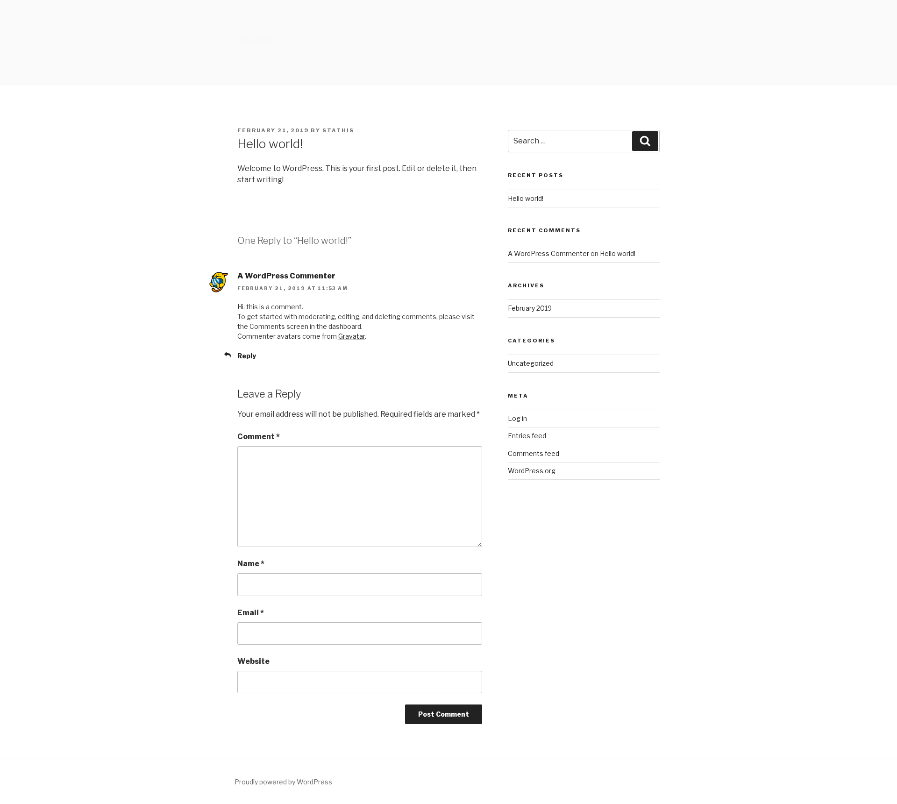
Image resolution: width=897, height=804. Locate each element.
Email (250, 612)
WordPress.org (531, 471)
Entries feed (527, 436)
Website (253, 661)
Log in (517, 418)
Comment (258, 436)
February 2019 (530, 308)
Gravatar (351, 336)
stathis (338, 130)
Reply (246, 356)
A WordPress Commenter (286, 275)
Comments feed (533, 453)
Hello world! (525, 198)
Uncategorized (531, 363)
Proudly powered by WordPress (283, 782)
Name (250, 563)
